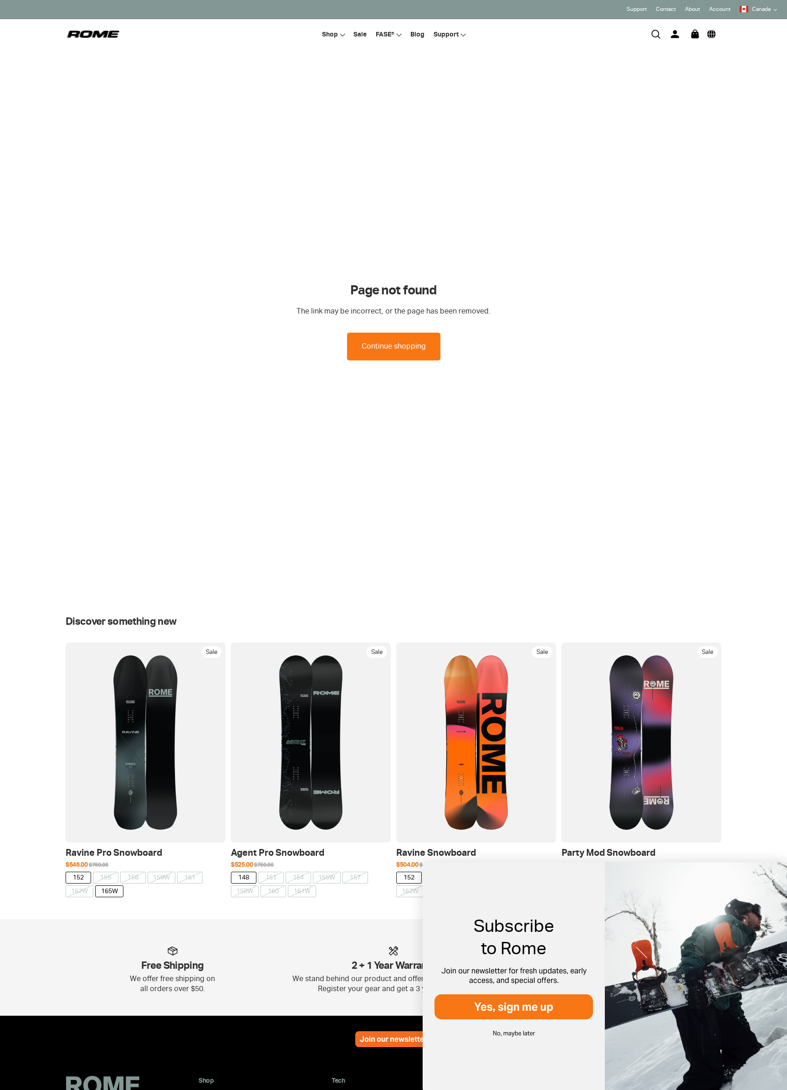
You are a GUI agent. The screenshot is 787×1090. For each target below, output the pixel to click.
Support (637, 9)
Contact (666, 9)
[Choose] (211, 828)
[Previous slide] (79, 742)
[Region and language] (711, 34)
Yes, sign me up (513, 1007)
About (692, 9)
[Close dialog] (774, 877)
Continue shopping (394, 346)
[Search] (656, 34)
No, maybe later (514, 1033)
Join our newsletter (393, 1039)
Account (720, 9)
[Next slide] (211, 742)
